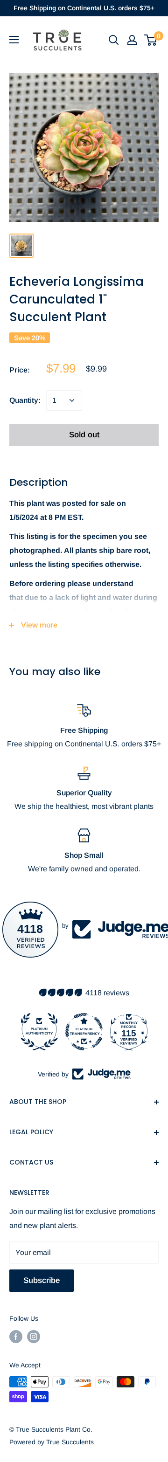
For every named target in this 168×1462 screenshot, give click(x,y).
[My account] (132, 40)
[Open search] (114, 40)
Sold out (84, 434)
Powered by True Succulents (51, 1442)
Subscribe (41, 1280)
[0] (151, 40)
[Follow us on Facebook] (15, 1336)
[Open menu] (14, 39)
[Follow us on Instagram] (33, 1336)
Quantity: (25, 400)
